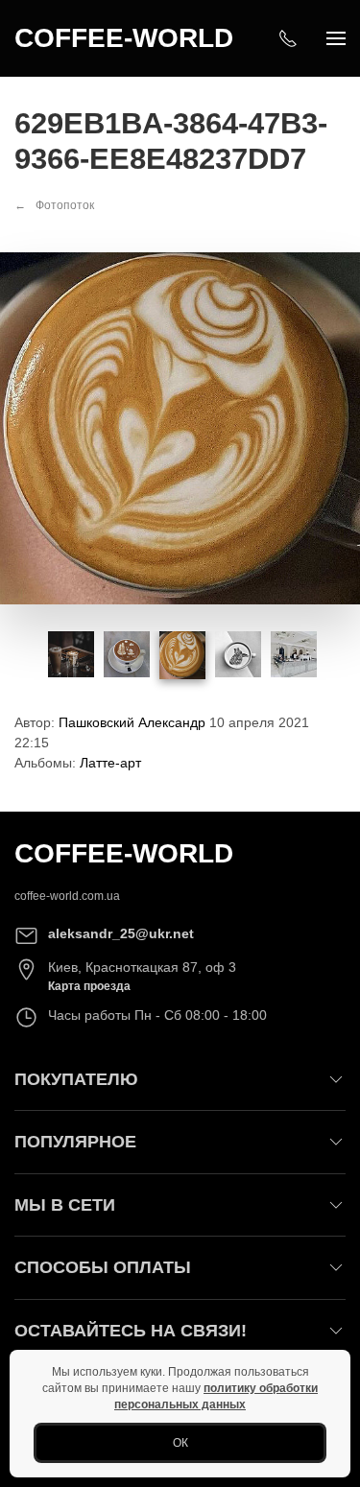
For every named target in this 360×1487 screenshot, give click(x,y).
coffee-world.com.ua (67, 896)
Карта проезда (89, 986)
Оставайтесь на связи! (130, 1330)
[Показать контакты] (288, 38)
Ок (180, 1443)
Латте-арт (110, 762)
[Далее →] (180, 427)
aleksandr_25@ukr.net (121, 933)
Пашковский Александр (132, 722)
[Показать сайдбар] (336, 38)
